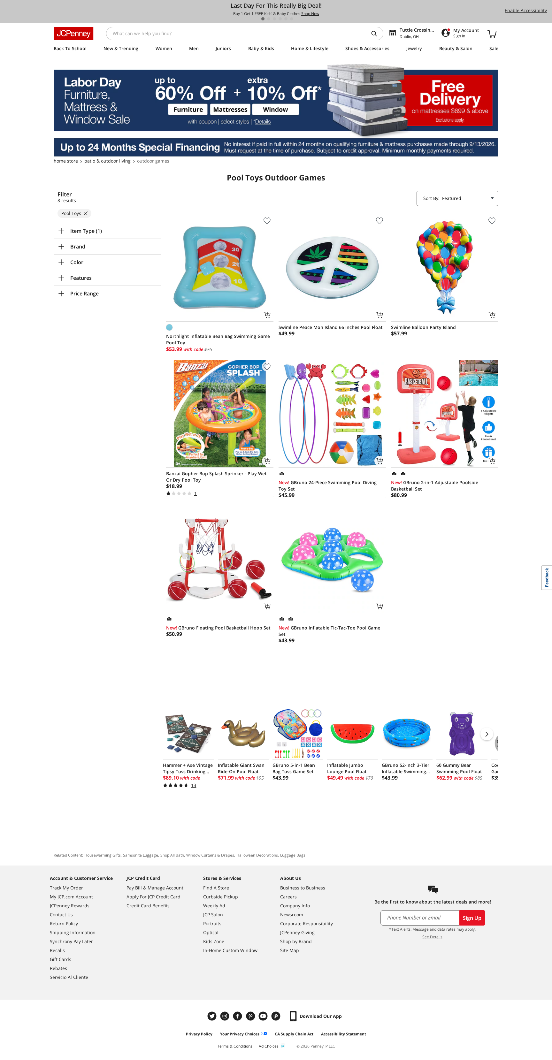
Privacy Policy (199, 1034)
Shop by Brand (296, 941)
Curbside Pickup (220, 897)
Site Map (289, 950)
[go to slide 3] (274, 18)
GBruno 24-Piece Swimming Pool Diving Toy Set (328, 485)
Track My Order (66, 888)
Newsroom (291, 914)
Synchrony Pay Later (71, 941)
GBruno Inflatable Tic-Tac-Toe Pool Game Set (329, 631)
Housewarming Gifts (102, 855)
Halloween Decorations (257, 855)
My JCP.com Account (71, 897)
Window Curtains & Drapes (210, 855)
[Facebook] (238, 1016)
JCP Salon (213, 914)
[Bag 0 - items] (492, 33)
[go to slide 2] (268, 18)
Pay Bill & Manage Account (154, 888)
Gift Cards (60, 959)
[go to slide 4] (280, 18)
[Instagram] (225, 1016)
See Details (432, 937)
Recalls (57, 950)
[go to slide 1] (262, 18)
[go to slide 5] (286, 18)
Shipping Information (73, 932)
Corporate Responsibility (306, 923)
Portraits (212, 923)
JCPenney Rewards (69, 906)
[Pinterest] (251, 1016)
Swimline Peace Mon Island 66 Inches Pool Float (331, 327)
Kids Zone (213, 941)
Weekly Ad (214, 906)
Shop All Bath (172, 855)
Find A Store (216, 888)
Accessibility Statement (343, 1034)
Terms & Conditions (234, 1046)
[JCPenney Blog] (276, 1016)
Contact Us (61, 914)
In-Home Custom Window (230, 950)
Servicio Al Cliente (69, 977)
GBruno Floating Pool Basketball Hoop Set (218, 628)
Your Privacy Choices (239, 1034)
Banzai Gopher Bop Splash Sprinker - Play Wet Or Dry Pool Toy (216, 476)
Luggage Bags (292, 855)
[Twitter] (212, 1016)
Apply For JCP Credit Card (153, 897)
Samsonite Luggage (140, 855)
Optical (210, 932)
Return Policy (64, 923)
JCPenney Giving (297, 932)
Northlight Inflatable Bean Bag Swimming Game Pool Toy (218, 339)
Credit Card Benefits (148, 906)
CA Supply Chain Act (294, 1034)
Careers (288, 897)
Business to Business (302, 888)
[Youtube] (263, 1016)
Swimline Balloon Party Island (423, 327)
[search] (376, 33)
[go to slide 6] (291, 18)
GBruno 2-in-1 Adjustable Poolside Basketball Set (434, 485)
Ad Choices (269, 1046)
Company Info (295, 906)
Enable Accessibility (526, 10)
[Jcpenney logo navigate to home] (74, 33)
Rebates (58, 968)
